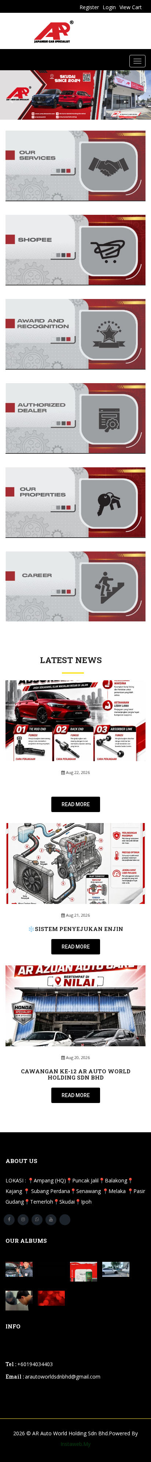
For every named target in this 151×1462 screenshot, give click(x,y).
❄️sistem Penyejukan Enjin (75, 929)
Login (109, 7)
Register (89, 7)
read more (76, 804)
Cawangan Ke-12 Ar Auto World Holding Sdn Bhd (75, 1074)
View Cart (130, 7)
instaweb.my (75, 1443)
